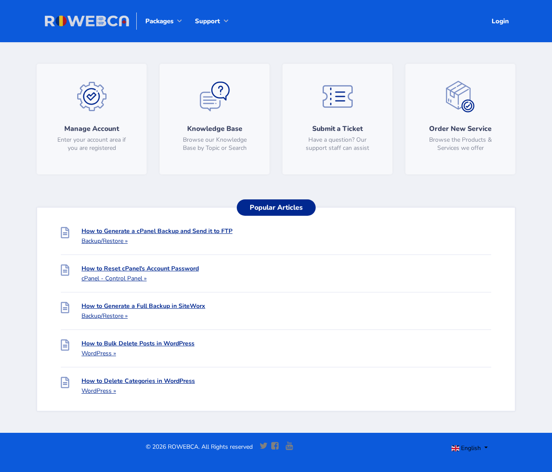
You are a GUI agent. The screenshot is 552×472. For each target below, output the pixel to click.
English (471, 448)
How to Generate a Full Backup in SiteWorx (143, 306)
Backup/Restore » (105, 241)
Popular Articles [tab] (276, 207)
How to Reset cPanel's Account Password (140, 268)
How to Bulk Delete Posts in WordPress (138, 343)
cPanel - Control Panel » (114, 278)
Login (500, 21)
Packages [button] (159, 21)
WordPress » (99, 353)
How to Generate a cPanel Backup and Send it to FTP (157, 231)
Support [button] (207, 21)
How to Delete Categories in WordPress (138, 381)
